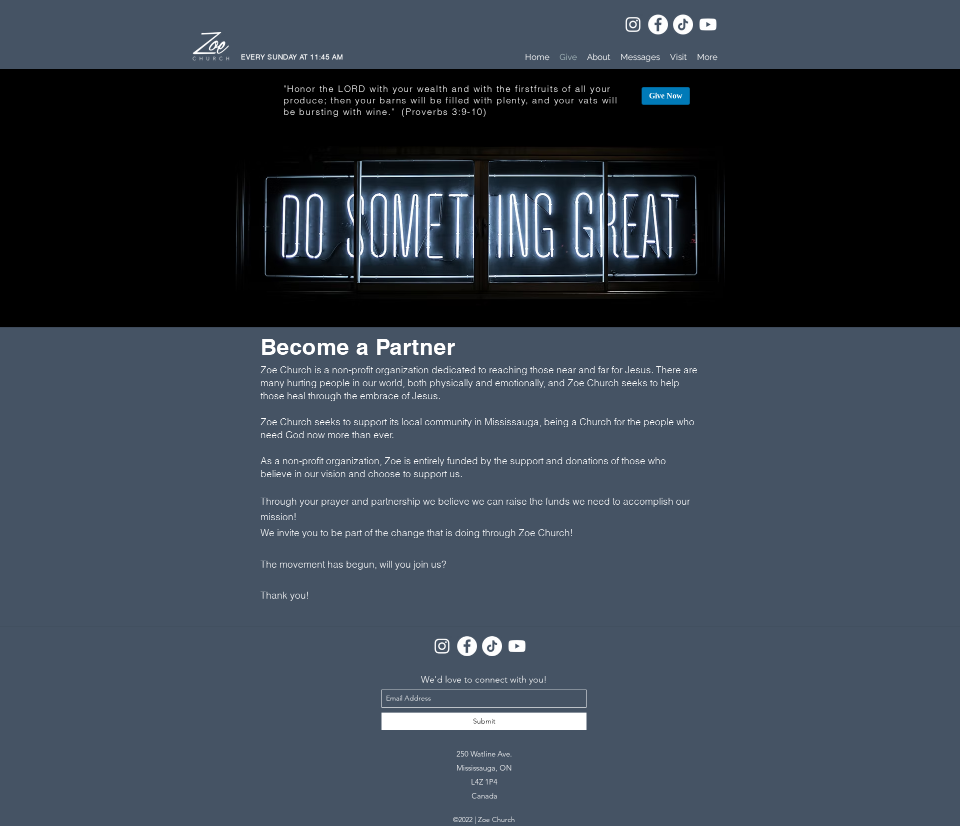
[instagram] (633, 24)
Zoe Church (286, 422)
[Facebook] (658, 24)
